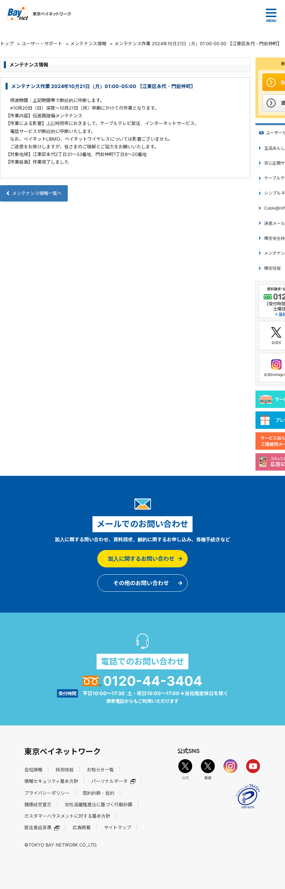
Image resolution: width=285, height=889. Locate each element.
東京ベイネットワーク (39, 14)
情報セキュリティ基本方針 (51, 781)
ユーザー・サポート (42, 43)
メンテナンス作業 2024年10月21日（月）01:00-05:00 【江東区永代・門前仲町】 (103, 86)
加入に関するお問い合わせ (141, 558)
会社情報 (33, 769)
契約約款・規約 (98, 793)
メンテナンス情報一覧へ (37, 193)
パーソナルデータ (109, 781)
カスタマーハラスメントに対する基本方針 (67, 816)
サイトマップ (117, 827)
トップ (7, 43)
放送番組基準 (37, 827)
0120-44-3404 (152, 681)
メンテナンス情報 (88, 43)
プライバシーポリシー (47, 793)
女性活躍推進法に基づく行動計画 (98, 804)
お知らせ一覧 (100, 769)
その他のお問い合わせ (141, 583)
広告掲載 (82, 827)
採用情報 (65, 769)
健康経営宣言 (37, 804)
